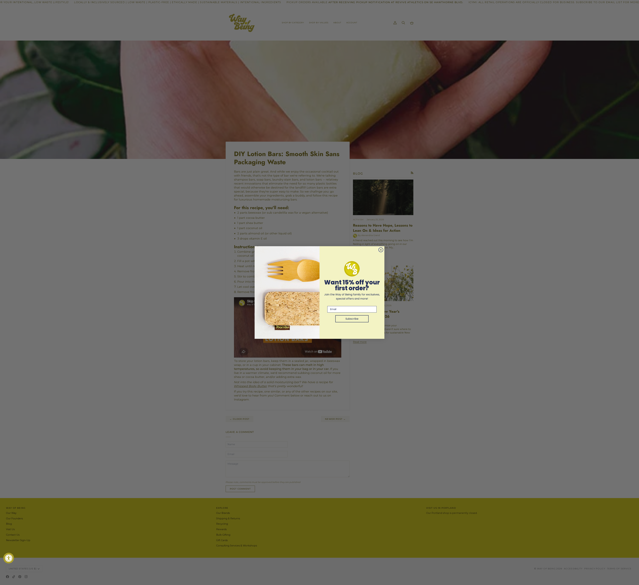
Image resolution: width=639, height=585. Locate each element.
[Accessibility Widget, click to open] (8, 558)
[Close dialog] (381, 250)
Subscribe (351, 319)
